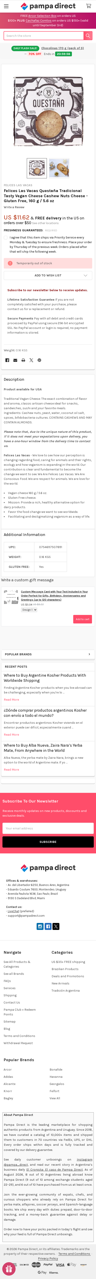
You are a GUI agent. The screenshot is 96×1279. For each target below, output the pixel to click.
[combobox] (48, 35)
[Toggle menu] (6, 6)
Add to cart (82, 619)
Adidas (8, 1077)
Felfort (54, 1091)
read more (11, 700)
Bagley (8, 1098)
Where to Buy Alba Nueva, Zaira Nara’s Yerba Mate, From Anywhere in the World (43, 748)
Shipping (10, 995)
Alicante (9, 1084)
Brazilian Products (65, 969)
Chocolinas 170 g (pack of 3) (62, 48)
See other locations (45, 223)
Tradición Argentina (66, 991)
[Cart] (89, 6)
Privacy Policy (48, 1258)
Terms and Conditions (19, 1036)
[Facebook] (7, 360)
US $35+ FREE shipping (68, 962)
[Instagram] (40, 926)
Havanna (56, 1077)
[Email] (15, 360)
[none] (48, 111)
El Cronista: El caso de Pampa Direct (54, 1170)
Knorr (8, 1091)
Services (10, 988)
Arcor (8, 1069)
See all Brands (14, 974)
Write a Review (14, 207)
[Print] (23, 360)
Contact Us (12, 1002)
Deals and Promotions (68, 976)
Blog (7, 1029)
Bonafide (56, 1069)
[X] (31, 360)
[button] (48, 275)
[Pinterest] (39, 360)
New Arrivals (60, 983)
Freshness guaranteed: (30, 230)
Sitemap (10, 1021)
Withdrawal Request (18, 1043)
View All (55, 1098)
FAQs (7, 981)
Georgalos (57, 1084)
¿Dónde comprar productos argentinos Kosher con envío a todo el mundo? (45, 713)
